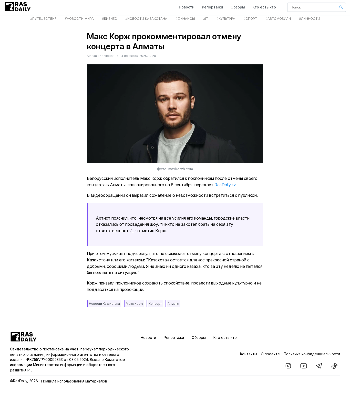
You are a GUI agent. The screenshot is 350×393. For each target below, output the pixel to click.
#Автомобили (278, 19)
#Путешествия (43, 19)
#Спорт (250, 19)
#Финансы (185, 19)
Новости (186, 7)
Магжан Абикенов (101, 56)
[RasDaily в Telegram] (319, 365)
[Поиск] (341, 7)
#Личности (309, 19)
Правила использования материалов (74, 381)
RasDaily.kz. (225, 184)
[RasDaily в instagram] (288, 365)
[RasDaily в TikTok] (334, 365)
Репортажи (212, 7)
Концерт (155, 304)
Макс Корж (134, 304)
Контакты (248, 354)
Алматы (173, 304)
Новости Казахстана (104, 304)
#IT (205, 19)
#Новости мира (79, 19)
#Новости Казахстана (146, 19)
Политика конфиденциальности (312, 354)
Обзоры (238, 7)
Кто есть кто (264, 7)
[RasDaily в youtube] (303, 365)
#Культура (226, 19)
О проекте (270, 354)
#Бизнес (109, 19)
